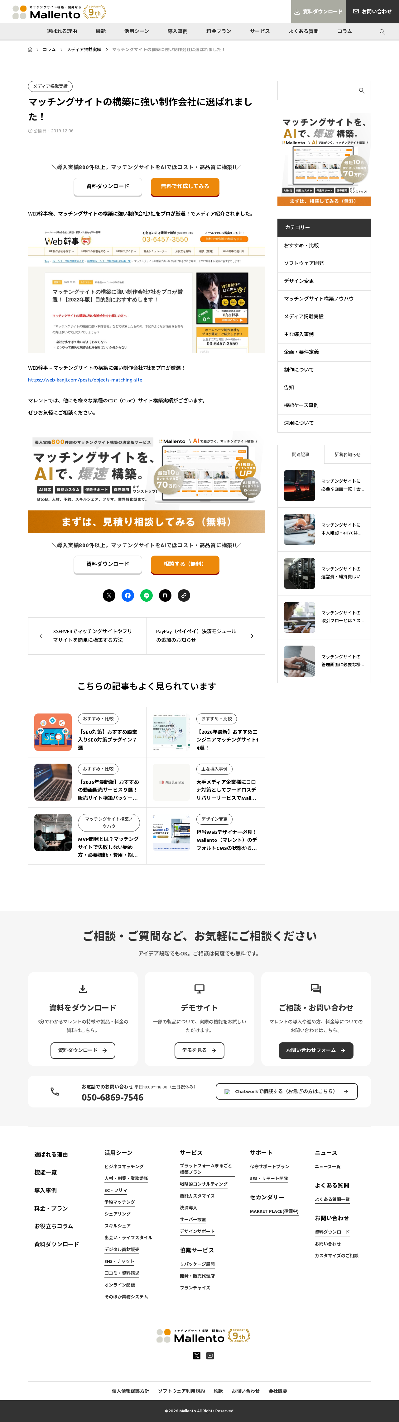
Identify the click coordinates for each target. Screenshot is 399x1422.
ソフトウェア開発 (304, 263)
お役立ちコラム (53, 1226)
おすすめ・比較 (98, 719)
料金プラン (218, 31)
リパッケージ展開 (197, 1264)
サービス (260, 31)
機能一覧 (45, 1173)
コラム (344, 31)
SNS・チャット (119, 1261)
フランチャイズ (195, 1288)
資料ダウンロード (108, 186)
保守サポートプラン (269, 1167)
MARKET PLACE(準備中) (274, 1211)
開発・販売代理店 (197, 1276)
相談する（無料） (185, 564)
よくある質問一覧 (332, 1200)
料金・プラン (51, 1209)
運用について (299, 423)
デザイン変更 (214, 819)
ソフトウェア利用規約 (181, 1391)
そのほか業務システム (126, 1297)
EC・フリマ (115, 1190)
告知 (289, 387)
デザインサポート (197, 1232)
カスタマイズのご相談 (336, 1256)
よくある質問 (304, 31)
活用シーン (136, 31)
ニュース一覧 (328, 1167)
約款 (218, 1391)
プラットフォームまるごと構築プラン (206, 1169)
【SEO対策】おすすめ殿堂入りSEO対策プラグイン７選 (107, 740)
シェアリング (117, 1214)
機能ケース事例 (301, 405)
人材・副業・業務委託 (126, 1179)
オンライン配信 (119, 1285)
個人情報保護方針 (130, 1391)
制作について (299, 370)
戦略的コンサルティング (204, 1184)
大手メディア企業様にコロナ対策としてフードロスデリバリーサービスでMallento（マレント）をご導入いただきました (226, 798)
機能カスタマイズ (197, 1196)
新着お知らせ (347, 454)
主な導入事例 (214, 769)
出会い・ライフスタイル (128, 1238)
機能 (101, 31)
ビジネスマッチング (124, 1167)
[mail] (210, 1355)
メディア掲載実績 (50, 86)
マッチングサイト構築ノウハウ (319, 299)
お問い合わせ (328, 1244)
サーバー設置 (193, 1220)
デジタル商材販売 (121, 1250)
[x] (196, 1355)
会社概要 (277, 1391)
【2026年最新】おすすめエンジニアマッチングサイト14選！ (227, 740)
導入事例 (178, 31)
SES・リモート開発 (269, 1179)
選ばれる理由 (62, 31)
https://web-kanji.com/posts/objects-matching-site (85, 380)
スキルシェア (117, 1226)
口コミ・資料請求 (121, 1273)
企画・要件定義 (301, 352)
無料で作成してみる (185, 186)
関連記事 (301, 454)
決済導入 (188, 1208)
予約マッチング (119, 1202)
